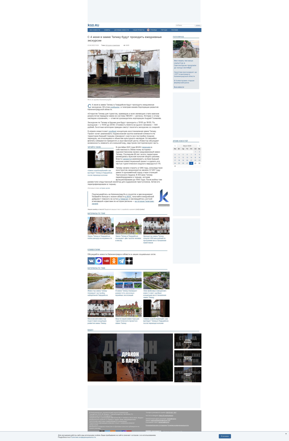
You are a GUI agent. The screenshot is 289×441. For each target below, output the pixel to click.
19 (183, 160)
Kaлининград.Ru (163, 205)
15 (195, 157)
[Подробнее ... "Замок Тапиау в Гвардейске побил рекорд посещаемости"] (101, 234)
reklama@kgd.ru (163, 422)
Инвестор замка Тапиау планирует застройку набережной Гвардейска (98, 293)
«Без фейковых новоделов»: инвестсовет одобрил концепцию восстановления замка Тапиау (155, 294)
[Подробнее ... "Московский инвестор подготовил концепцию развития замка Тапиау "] (101, 316)
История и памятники (113, 45)
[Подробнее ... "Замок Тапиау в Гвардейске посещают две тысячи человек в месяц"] (128, 234)
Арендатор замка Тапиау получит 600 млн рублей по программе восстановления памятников (154, 239)
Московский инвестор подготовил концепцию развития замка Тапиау (97, 321)
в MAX (128, 196)
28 (191, 163)
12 (183, 157)
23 (199, 160)
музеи (108, 188)
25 (179, 163)
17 (175, 160)
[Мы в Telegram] (121, 261)
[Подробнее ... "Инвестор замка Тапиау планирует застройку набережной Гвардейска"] (101, 289)
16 (199, 157)
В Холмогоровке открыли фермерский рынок (184, 82)
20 (187, 160)
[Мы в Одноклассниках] (114, 261)
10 (175, 157)
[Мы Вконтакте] (91, 261)
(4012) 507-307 (171, 412)
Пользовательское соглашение (156, 425)
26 (183, 163)
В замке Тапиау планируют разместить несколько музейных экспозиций (126, 293)
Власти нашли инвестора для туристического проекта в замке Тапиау (127, 321)
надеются (127, 159)
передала (146, 147)
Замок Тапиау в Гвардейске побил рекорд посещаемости (100, 237)
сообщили (114, 107)
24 (175, 163)
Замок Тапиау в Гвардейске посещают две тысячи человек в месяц (128, 238)
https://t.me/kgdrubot (166, 415)
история (102, 188)
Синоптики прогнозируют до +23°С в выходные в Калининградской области (185, 74)
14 (191, 157)
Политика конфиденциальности (178, 425)
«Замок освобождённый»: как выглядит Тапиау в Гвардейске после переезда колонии (100, 172)
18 (179, 160)
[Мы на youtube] (106, 261)
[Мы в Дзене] (129, 261)
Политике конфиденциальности (83, 437)
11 (179, 157)
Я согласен (225, 436)
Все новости (179, 87)
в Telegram (123, 199)
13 (187, 157)
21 (191, 160)
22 (195, 160)
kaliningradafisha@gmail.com (160, 420)
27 (187, 163)
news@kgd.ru (171, 419)
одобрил (112, 131)
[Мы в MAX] (98, 261)
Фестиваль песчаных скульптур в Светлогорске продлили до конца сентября (185, 64)
